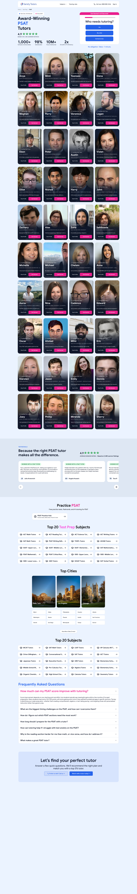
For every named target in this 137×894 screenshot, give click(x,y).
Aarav (22, 303)
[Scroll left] (20, 487)
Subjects (62, 4)
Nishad (49, 189)
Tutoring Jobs (73, 4)
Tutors (19, 9)
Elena (100, 76)
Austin (74, 155)
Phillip (48, 417)
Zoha (73, 227)
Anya (22, 76)
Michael (49, 265)
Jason (48, 379)
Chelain (75, 265)
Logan (100, 114)
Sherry (100, 417)
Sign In (115, 4)
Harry (74, 189)
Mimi (48, 76)
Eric (99, 341)
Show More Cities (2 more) (68, 631)
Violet (100, 152)
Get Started (34, 85)
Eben (22, 152)
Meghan (24, 114)
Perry (48, 114)
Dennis (100, 379)
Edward (101, 303)
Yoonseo (75, 76)
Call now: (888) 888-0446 (103, 4)
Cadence (76, 303)
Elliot (22, 189)
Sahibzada (102, 227)
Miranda (75, 417)
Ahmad (49, 341)
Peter (48, 152)
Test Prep (25, 9)
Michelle (24, 265)
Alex (47, 227)
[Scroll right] (116, 487)
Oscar (22, 341)
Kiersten (24, 379)
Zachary (24, 227)
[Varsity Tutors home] (28, 4)
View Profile (23, 85)
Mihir (74, 341)
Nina (47, 303)
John (99, 189)
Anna (100, 265)
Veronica (76, 114)
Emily (74, 379)
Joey (22, 417)
